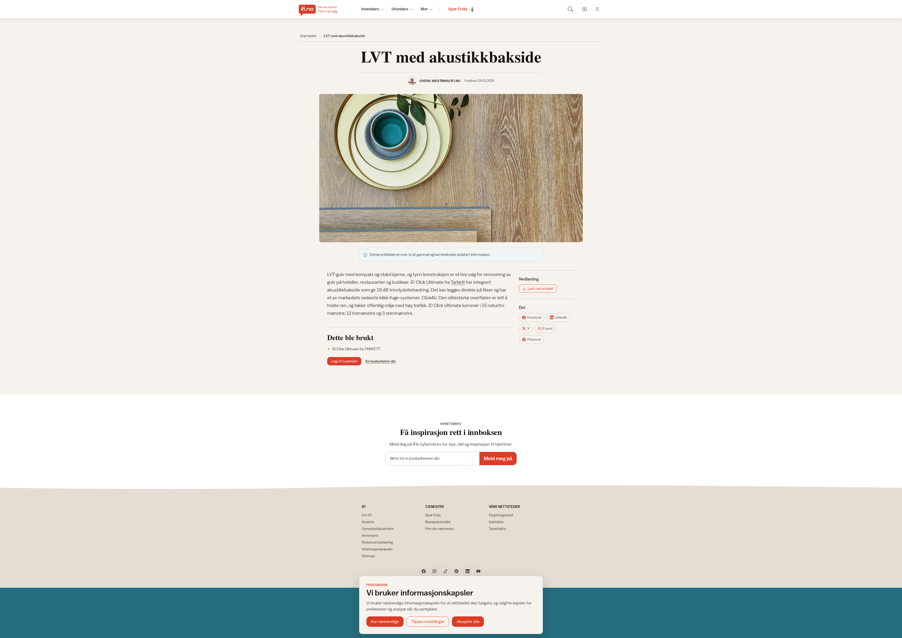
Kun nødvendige (385, 621)
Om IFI (367, 515)
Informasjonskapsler (377, 549)
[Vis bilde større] (451, 168)
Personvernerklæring (377, 542)
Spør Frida (433, 515)
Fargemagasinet (501, 515)
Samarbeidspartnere (378, 529)
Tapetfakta (497, 529)
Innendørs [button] (370, 9)
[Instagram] (434, 571)
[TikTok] (445, 571)
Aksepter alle (468, 621)
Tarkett (458, 282)
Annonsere (370, 535)
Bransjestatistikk (438, 522)
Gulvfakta (496, 522)
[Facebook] (423, 571)
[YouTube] (478, 571)
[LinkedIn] (467, 571)
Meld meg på (498, 458)
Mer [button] (424, 9)
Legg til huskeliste (344, 361)
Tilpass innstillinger (427, 621)
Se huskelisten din (380, 361)
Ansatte (368, 522)
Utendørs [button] (400, 9)
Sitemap (368, 556)
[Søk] (570, 9)
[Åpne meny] (597, 9)
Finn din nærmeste (439, 529)
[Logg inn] (584, 9)
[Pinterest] (456, 571)
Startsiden (308, 36)
